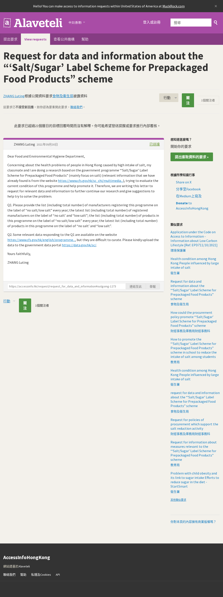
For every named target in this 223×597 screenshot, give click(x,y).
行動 (167, 98)
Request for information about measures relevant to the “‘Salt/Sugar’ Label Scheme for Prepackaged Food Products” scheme (194, 451)
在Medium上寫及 (189, 196)
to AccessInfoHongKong (192, 205)
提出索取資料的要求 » (192, 157)
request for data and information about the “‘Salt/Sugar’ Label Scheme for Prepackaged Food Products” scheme (195, 399)
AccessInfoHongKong (33, 23)
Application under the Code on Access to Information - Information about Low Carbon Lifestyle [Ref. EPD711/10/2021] (194, 238)
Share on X (183, 182)
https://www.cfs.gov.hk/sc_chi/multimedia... (90, 180)
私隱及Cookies (41, 575)
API (58, 575)
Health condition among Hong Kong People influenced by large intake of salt (195, 263)
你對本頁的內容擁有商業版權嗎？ (193, 522)
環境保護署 (178, 250)
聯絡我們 (76, 107)
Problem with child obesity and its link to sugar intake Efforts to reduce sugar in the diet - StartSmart (195, 479)
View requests (35, 39)
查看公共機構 (64, 39)
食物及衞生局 (62, 96)
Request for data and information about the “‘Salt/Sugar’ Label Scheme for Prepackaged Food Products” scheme (193, 290)
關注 (188, 100)
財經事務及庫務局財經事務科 (190, 331)
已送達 (154, 144)
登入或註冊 (151, 22)
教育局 (175, 362)
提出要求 (10, 39)
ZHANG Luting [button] (25, 144)
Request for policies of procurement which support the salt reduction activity (194, 424)
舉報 (153, 286)
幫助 (84, 39)
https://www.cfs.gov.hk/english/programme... (41, 240)
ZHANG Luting (14, 96)
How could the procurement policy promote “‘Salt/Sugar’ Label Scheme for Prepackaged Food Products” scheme (193, 319)
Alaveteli (24, 566)
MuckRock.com (173, 6)
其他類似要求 (178, 499)
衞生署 (175, 273)
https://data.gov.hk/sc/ (79, 245)
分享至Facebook (188, 189)
